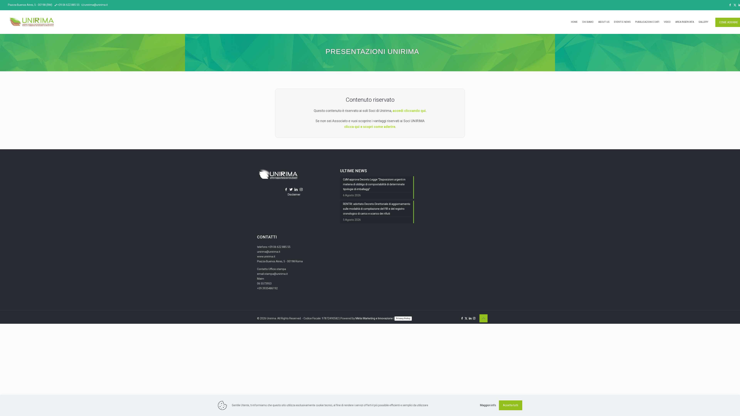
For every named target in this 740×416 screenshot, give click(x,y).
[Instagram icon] (474, 318)
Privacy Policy (403, 318)
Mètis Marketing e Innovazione (374, 318)
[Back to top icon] (483, 318)
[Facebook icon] (730, 5)
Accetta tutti (510, 405)
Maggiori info (488, 405)
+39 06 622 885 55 (68, 4)
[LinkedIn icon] (470, 318)
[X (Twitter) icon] (734, 5)
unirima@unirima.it (96, 4)
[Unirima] (31, 22)
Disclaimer (294, 194)
